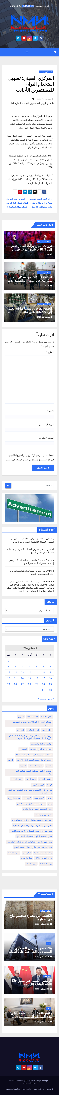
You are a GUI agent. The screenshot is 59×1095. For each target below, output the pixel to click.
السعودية (23, 749)
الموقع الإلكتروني (46, 438)
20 (22, 678)
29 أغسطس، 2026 (42, 924)
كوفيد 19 (27, 798)
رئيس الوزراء (16, 779)
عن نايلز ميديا (39, 1089)
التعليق (50, 352)
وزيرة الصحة (31, 863)
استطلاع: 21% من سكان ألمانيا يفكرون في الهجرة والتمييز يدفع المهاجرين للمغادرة (29, 280)
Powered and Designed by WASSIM (24, 1081)
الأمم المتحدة (32, 716)
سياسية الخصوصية (13, 1089)
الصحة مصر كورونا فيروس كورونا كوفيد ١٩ (34, 755)
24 (43, 684)
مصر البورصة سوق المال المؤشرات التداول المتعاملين (29, 842)
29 (8, 684)
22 (8, 678)
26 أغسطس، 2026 (42, 989)
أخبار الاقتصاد (46, 716)
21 (15, 678)
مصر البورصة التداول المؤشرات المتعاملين (34, 836)
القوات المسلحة (36, 765)
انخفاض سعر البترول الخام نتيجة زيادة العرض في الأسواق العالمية (17, 203)
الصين (10, 760)
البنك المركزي (33, 730)
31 (43, 690)
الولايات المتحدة (45, 779)
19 (29, 678)
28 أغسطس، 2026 (42, 957)
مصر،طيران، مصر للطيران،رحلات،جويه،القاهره (32, 820)
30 (50, 690)
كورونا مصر (39, 798)
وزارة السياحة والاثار (43, 858)
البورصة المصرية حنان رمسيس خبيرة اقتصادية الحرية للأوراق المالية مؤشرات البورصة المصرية (29, 736)
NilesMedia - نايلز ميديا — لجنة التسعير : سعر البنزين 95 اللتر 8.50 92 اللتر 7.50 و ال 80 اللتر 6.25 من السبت (31, 584)
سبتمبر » (42, 698)
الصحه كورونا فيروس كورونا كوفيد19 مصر (34, 760)
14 (15, 672)
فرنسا (49, 784)
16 (50, 678)
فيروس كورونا (38, 784)
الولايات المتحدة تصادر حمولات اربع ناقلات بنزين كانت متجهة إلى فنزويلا (41, 203)
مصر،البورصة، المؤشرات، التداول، (37, 809)
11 (37, 672)
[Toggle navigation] (27, 52)
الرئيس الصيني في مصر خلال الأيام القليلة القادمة (31, 982)
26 (29, 684)
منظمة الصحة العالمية (43, 853)
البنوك (48, 943)
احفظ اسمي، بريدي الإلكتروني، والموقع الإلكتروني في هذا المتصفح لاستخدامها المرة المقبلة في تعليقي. (29, 457)
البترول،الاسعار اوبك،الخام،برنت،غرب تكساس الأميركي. (32, 723)
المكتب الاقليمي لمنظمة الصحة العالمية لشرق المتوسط (33, 772)
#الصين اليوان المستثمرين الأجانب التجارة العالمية (30, 103)
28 (15, 684)
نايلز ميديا (27, 853)
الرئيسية (50, 1089)
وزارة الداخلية (13, 853)
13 (22, 672)
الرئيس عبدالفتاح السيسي (41, 744)
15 (8, 672)
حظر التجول (31, 779)
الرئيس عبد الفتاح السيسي (41, 749)
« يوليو (51, 698)
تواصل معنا (26, 1089)
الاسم (50, 411)
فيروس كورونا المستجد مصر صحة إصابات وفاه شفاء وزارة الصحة (30, 791)
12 (29, 672)
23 (50, 684)
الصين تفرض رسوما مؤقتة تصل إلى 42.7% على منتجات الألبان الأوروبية (30, 312)
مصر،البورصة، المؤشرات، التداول (31, 804)
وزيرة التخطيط (46, 863)
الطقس (49, 765)
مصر (50, 804)
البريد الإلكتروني (46, 424)
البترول (21, 716)
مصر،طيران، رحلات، (43, 814)
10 (43, 672)
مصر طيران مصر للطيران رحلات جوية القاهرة (33, 847)
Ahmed (50, 571)
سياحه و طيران (45, 911)
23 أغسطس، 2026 (42, 1022)
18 (36, 678)
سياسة (48, 1008)
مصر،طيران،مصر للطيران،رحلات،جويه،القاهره (32, 825)
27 (22, 684)
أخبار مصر (47, 976)
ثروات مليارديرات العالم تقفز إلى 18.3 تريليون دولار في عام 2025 (30, 249)
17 (43, 678)
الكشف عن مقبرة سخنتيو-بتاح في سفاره (31, 917)
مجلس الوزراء (14, 798)
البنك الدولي (47, 730)
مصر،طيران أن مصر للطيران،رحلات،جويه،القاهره (31, 831)
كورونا (49, 798)
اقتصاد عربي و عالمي (46, 72)
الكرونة (23, 765)
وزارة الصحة (26, 858)
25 (36, 684)
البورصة (20, 730)
